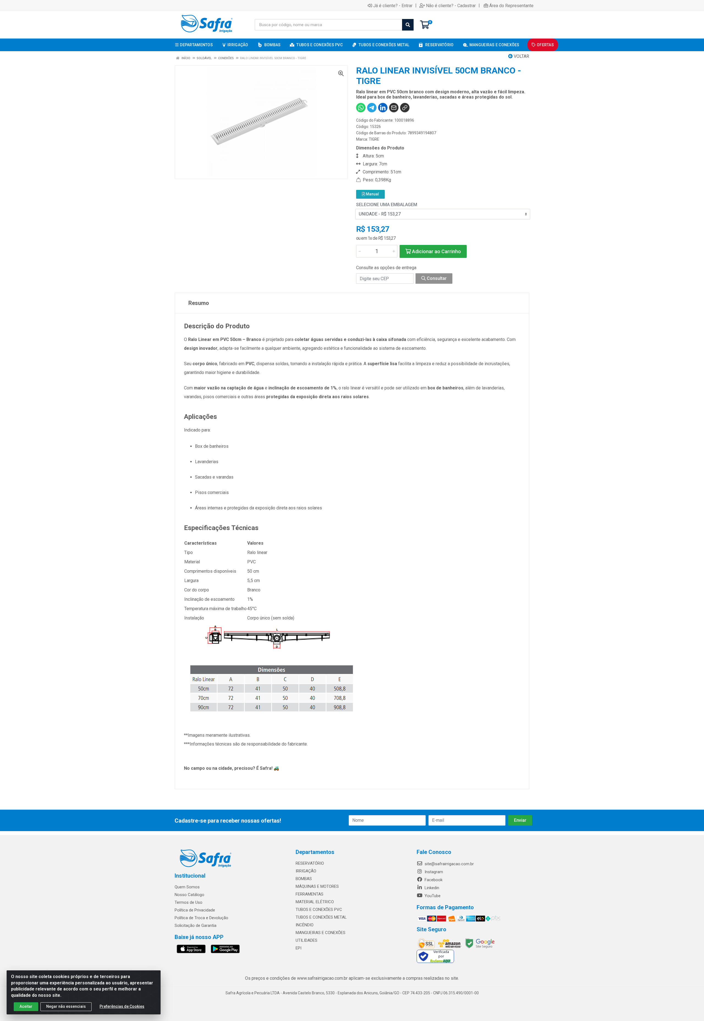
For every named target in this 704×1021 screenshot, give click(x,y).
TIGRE (374, 139)
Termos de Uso (188, 902)
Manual (372, 194)
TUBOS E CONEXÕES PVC (319, 909)
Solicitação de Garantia (195, 925)
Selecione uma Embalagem (386, 204)
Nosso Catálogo (189, 894)
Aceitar (26, 1006)
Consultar (436, 278)
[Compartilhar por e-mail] (393, 107)
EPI (298, 948)
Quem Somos (187, 886)
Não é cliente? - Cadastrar (451, 5)
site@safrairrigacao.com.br (449, 863)
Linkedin (431, 887)
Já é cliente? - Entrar (393, 5)
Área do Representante (511, 5)
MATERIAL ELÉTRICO (315, 901)
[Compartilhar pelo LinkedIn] (382, 107)
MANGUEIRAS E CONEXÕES (320, 932)
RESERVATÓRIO (310, 863)
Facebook (433, 879)
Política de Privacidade (195, 910)
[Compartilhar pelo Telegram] (371, 107)
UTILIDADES (306, 940)
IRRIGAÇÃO (306, 871)
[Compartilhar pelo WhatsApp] (360, 107)
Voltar (521, 56)
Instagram (433, 871)
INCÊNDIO (305, 924)
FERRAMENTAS (309, 894)
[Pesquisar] (408, 25)
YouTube (432, 895)
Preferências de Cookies (122, 1006)
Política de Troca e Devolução (201, 917)
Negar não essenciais (66, 1006)
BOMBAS (304, 878)
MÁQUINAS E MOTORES (317, 886)
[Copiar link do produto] (404, 107)
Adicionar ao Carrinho (436, 251)
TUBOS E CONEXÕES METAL (321, 917)
